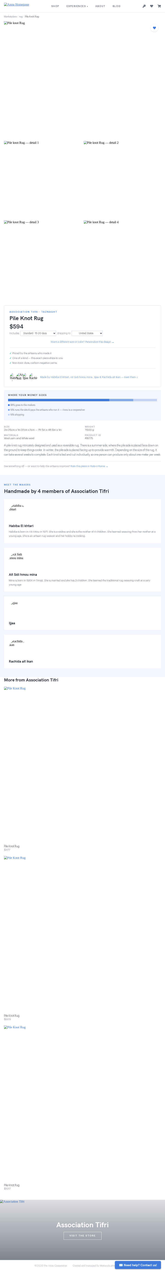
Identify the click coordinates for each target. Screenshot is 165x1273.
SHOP (55, 6)
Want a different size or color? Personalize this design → (82, 342)
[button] (82, 80)
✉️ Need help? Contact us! (138, 1265)
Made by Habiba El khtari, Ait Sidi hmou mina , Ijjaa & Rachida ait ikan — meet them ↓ (89, 377)
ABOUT (100, 6)
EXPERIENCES (77, 6)
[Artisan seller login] (144, 6)
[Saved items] (151, 6)
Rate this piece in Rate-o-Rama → (89, 466)
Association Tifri (90, 491)
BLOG (117, 6)
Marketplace (10, 16)
